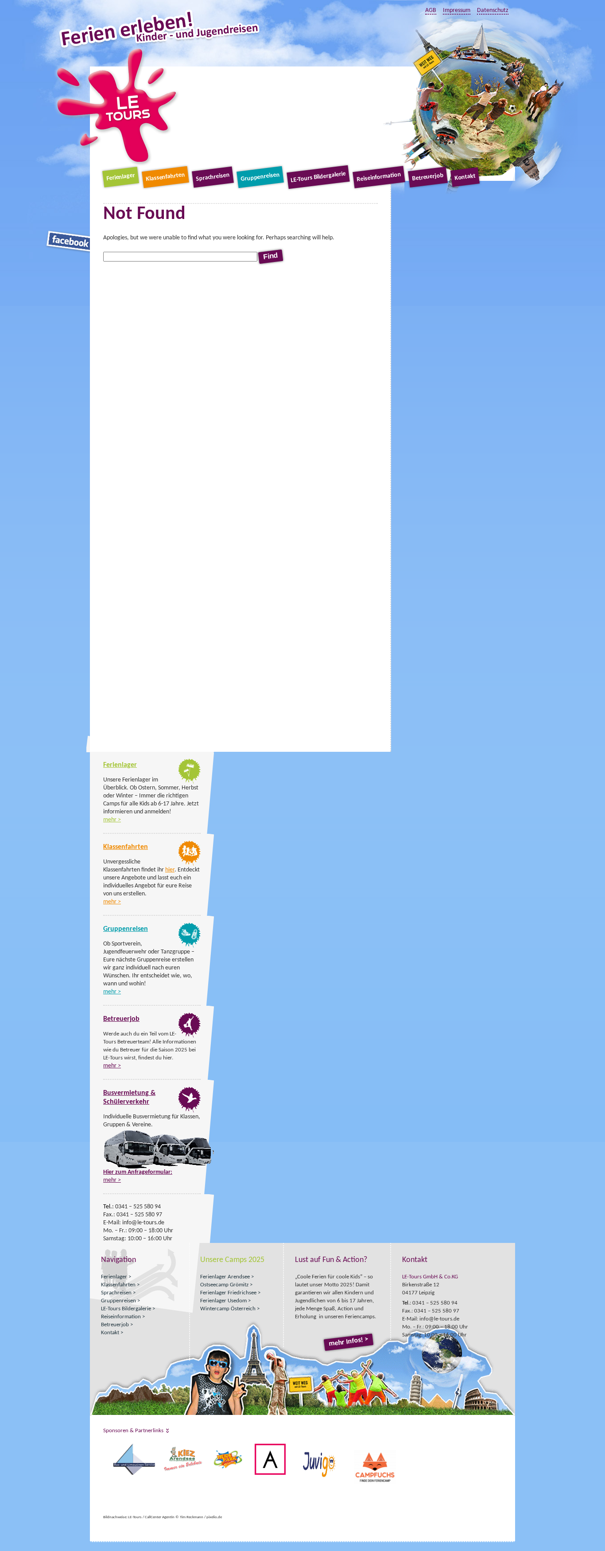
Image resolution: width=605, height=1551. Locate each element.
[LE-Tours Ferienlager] (189, 782)
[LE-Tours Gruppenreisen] (189, 946)
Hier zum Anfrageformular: (137, 1172)
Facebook (69, 241)
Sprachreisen (212, 177)
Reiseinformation (378, 177)
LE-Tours (117, 106)
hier (170, 870)
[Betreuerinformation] (189, 1036)
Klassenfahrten (165, 177)
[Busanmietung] (189, 1111)
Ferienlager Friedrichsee (228, 1293)
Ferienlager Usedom (223, 1301)
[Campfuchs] (104, 1447)
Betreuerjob (427, 177)
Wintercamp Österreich (228, 1309)
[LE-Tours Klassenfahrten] (189, 864)
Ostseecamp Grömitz (224, 1285)
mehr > (112, 820)
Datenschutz (492, 10)
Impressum (456, 10)
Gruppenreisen (260, 177)
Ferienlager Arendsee (225, 1277)
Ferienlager (120, 177)
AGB (430, 10)
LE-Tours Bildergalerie (318, 177)
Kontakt (465, 177)
